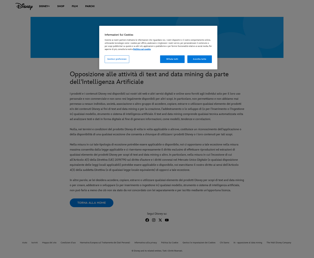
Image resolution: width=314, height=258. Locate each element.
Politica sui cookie (142, 49)
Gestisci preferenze (117, 59)
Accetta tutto (199, 59)
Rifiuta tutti (172, 59)
